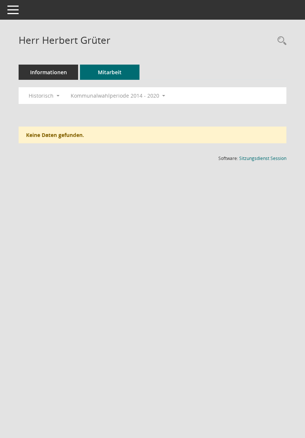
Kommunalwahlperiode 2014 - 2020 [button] (116, 95)
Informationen (48, 72)
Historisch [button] (42, 95)
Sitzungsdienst (262, 158)
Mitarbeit (110, 72)
